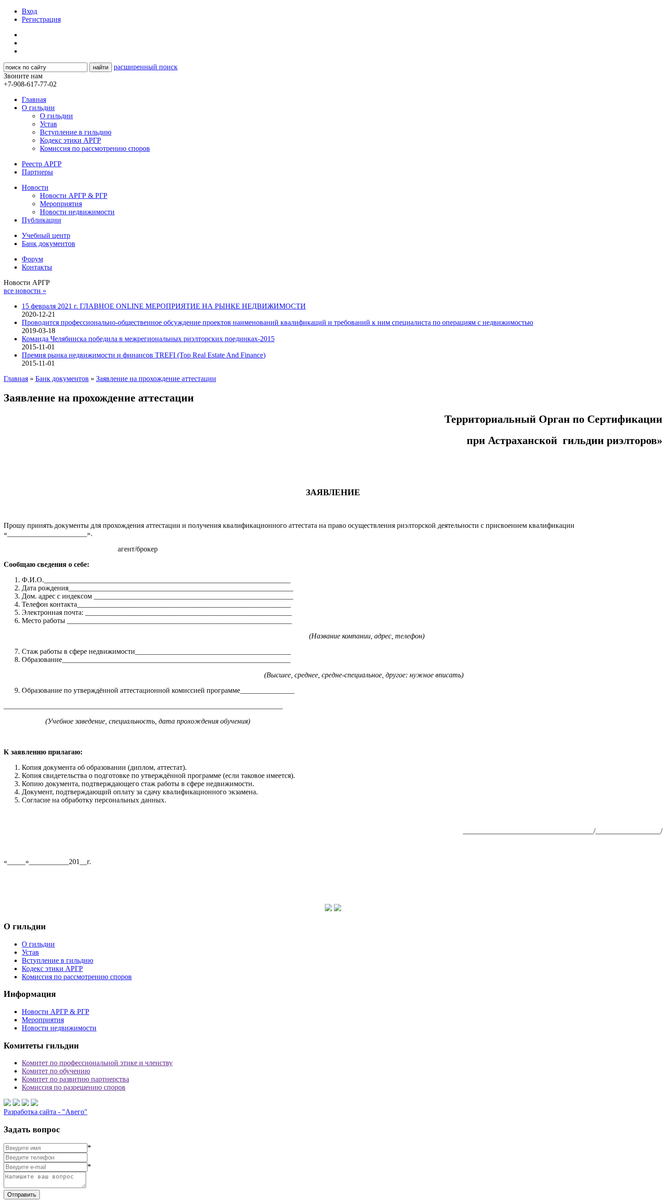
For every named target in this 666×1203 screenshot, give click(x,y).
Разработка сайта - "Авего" (45, 1112)
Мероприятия (61, 204)
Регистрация (41, 19)
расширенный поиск (146, 67)
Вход (29, 11)
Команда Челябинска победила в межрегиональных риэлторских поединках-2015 (148, 339)
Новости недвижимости (77, 212)
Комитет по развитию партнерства (75, 1079)
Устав (48, 124)
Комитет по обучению (56, 1071)
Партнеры (37, 172)
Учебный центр (46, 235)
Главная (34, 99)
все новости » (25, 291)
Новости (35, 187)
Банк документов (48, 243)
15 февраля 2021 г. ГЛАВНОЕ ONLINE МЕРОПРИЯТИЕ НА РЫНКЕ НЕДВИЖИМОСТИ (164, 306)
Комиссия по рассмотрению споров (95, 148)
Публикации (41, 220)
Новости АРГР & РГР (73, 195)
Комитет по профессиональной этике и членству (97, 1063)
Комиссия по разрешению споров (73, 1087)
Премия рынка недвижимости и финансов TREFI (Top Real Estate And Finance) (143, 355)
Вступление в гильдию (75, 132)
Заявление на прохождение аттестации (156, 378)
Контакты (37, 267)
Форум (32, 259)
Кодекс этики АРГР (70, 140)
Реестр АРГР (42, 164)
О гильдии (38, 107)
